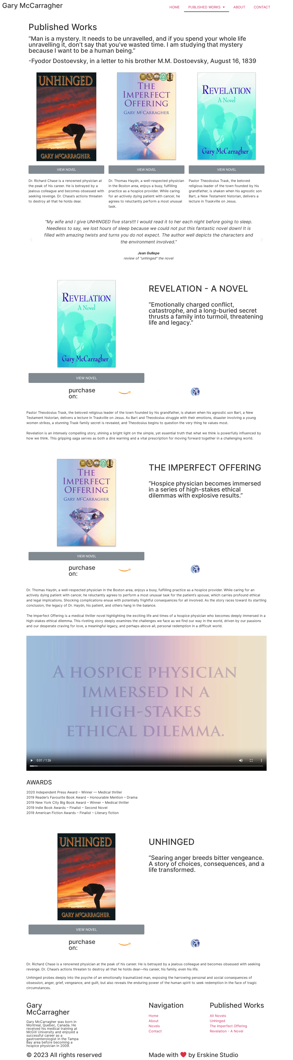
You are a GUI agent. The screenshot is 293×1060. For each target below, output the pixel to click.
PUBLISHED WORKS (204, 7)
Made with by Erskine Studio (193, 1055)
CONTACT (262, 7)
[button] (66, 169)
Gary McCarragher (32, 5)
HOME (174, 7)
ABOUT (239, 7)
